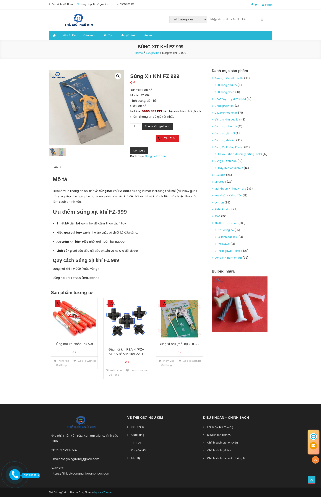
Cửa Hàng (89, 35)
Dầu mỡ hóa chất (226, 113)
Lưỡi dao (220, 175)
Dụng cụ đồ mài (225, 133)
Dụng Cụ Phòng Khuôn (229, 147)
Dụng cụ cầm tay (226, 126)
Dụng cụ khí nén (155, 156)
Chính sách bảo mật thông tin (226, 458)
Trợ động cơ (226, 230)
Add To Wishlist (87, 360)
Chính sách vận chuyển (222, 442)
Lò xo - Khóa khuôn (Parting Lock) (240, 154)
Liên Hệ (147, 35)
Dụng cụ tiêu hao (226, 161)
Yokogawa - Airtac (230, 251)
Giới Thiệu (69, 35)
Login (268, 4)
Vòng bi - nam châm (228, 258)
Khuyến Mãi (128, 35)
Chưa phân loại (224, 106)
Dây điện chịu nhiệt (230, 168)
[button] (118, 76)
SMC (217, 216)
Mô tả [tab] (57, 167)
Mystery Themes (103, 492)
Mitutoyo (220, 182)
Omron (219, 202)
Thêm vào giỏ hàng (157, 126)
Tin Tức (108, 35)
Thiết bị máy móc (226, 223)
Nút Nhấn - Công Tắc (228, 195)
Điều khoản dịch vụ (219, 435)
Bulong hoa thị (227, 85)
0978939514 (31, 475)
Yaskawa (224, 244)
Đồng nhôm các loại (228, 119)
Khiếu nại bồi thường (220, 427)
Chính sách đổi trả (219, 450)
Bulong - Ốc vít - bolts (229, 78)
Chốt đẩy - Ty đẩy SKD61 (230, 99)
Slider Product (223, 209)
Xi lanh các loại (228, 237)
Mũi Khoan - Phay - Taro (230, 188)
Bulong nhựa (226, 92)
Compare (139, 150)
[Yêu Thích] (57, 303)
